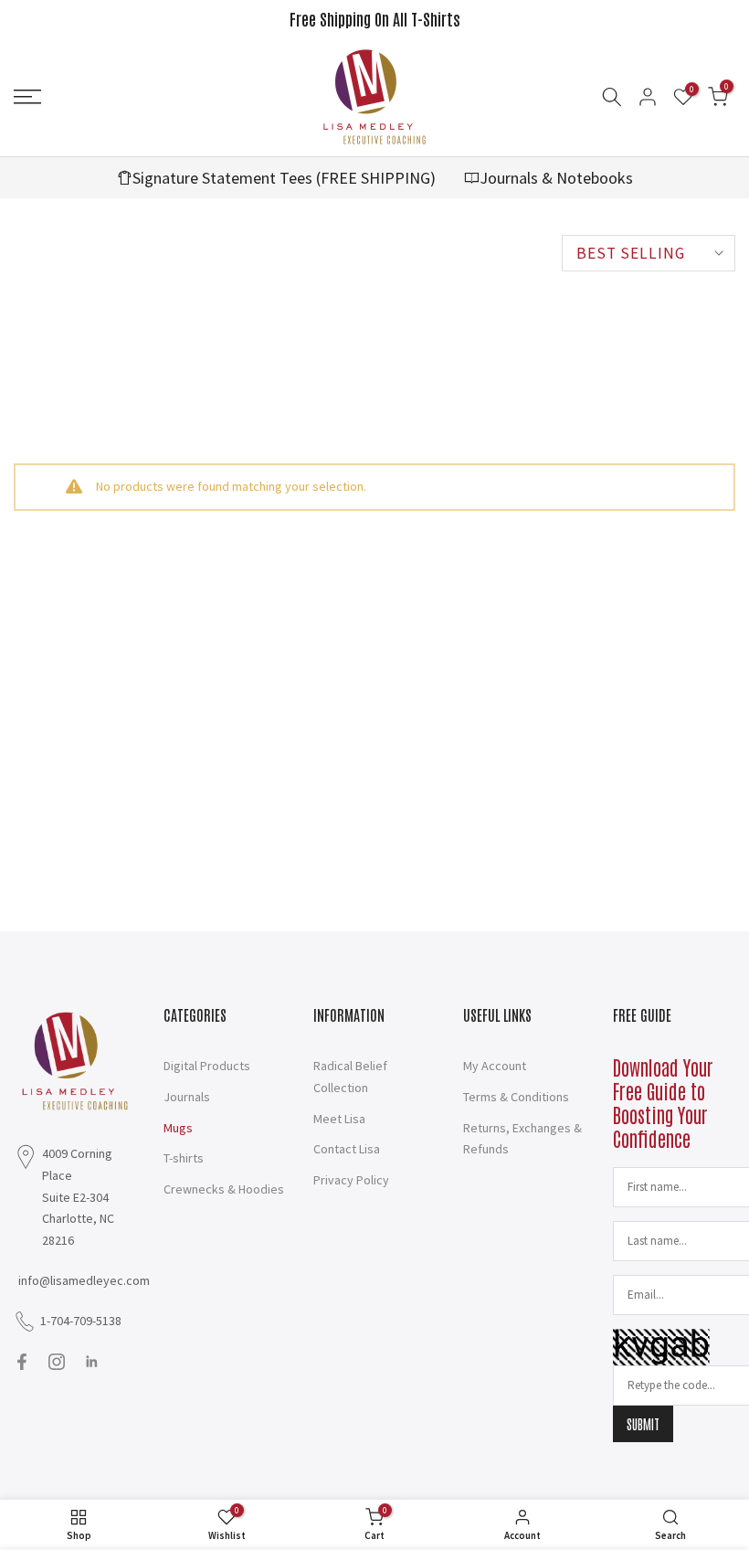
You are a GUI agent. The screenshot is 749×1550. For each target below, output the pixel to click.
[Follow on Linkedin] (91, 1362)
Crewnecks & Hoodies (224, 1189)
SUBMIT (643, 1424)
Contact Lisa (346, 1149)
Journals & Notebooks (556, 177)
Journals (187, 1096)
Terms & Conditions (516, 1096)
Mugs (178, 1128)
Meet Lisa (339, 1118)
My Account (494, 1065)
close (35, 18)
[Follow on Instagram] (56, 1362)
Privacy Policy (351, 1180)
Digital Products (207, 1065)
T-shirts (184, 1158)
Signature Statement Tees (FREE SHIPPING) (284, 177)
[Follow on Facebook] (22, 1362)
